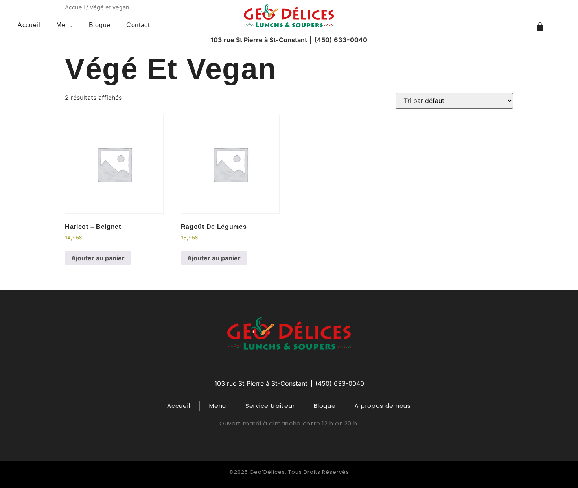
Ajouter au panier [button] (98, 258)
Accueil (29, 25)
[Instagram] (289, 364)
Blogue (99, 25)
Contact (138, 25)
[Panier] (540, 27)
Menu (64, 25)
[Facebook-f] (273, 364)
